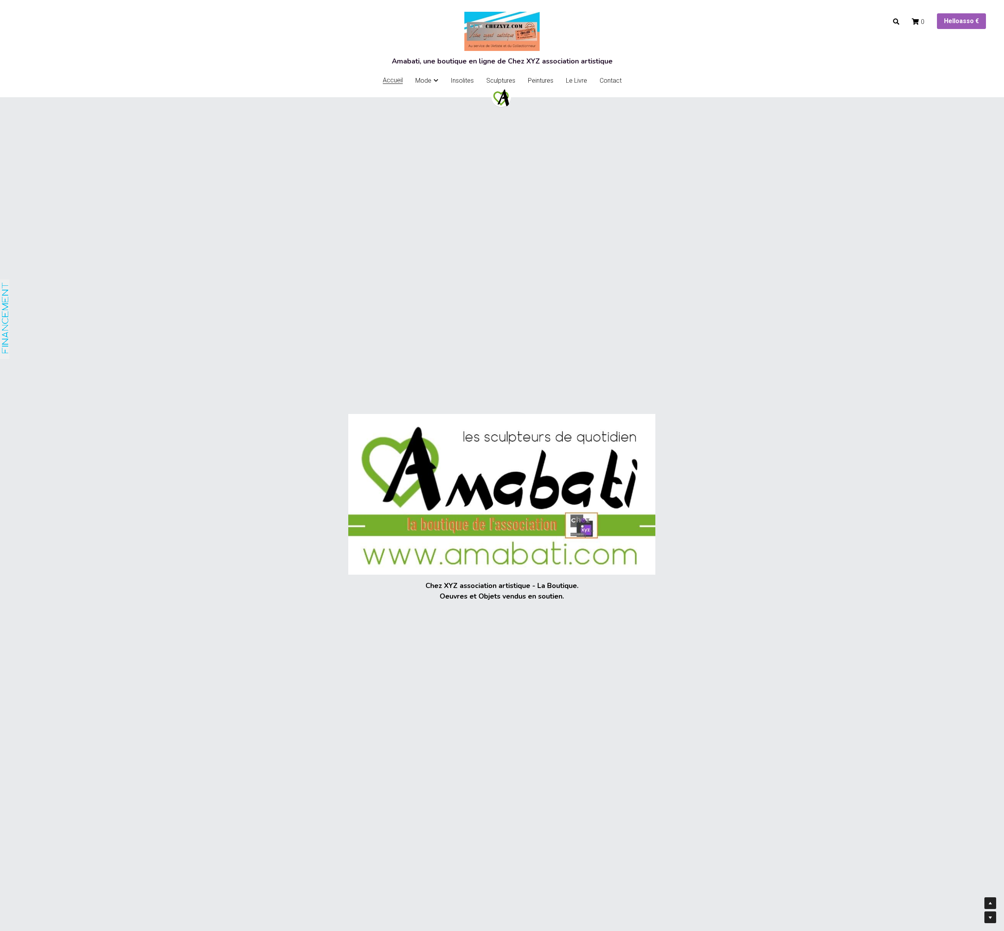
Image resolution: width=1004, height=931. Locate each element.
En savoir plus (97, 868)
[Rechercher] (896, 21)
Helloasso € (961, 21)
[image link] (501, 97)
